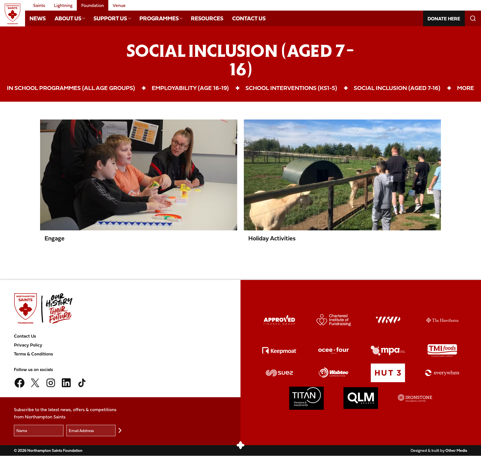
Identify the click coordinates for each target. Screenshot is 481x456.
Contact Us (249, 18)
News (38, 18)
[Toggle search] (473, 18)
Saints (39, 5)
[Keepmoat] (279, 350)
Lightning (63, 5)
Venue (119, 5)
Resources (207, 18)
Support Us (110, 18)
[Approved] (279, 320)
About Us (68, 18)
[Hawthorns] (442, 320)
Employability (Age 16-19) (190, 87)
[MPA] (388, 350)
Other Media (456, 450)
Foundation (92, 5)
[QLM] (360, 398)
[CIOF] (333, 320)
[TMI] (442, 350)
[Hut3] (388, 373)
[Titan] (306, 398)
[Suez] (279, 372)
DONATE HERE (444, 18)
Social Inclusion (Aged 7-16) (397, 87)
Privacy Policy (28, 345)
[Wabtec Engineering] (333, 373)
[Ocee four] (333, 350)
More (465, 87)
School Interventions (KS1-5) (291, 87)
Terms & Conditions (33, 354)
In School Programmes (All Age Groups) (71, 87)
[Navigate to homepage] (12, 13)
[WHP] (388, 320)
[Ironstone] (415, 398)
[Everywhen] (442, 373)
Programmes (159, 18)
